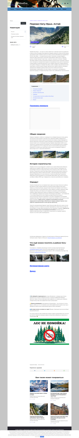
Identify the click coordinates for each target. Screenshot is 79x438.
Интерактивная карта (38, 97)
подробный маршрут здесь (36, 249)
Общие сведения (37, 90)
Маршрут (35, 94)
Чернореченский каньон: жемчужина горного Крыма (37, 417)
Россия (51, 9)
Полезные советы (44, 9)
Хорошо (42, 436)
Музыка (64, 9)
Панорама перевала (37, 88)
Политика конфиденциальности (30, 9)
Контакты (58, 9)
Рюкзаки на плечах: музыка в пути (17, 37)
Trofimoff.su (21, 3)
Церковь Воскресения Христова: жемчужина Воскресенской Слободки (59, 418)
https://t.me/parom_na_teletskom (55, 237)
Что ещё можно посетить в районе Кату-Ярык (43, 96)
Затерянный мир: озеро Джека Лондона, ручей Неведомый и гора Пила (59, 395)
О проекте (18, 9)
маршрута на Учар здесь (40, 252)
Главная (12, 9)
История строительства (38, 92)
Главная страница (33, 20)
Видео (34, 99)
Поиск (11, 20)
